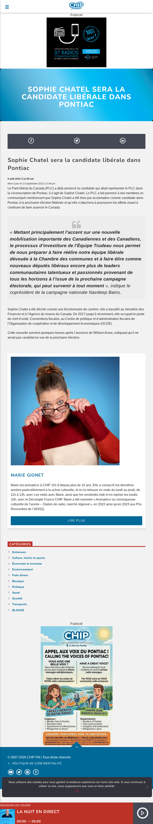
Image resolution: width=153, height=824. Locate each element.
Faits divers (20, 575)
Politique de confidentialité (37, 763)
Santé (16, 592)
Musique (18, 581)
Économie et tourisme (27, 563)
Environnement (22, 569)
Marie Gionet (27, 475)
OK (77, 791)
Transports (19, 604)
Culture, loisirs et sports (28, 557)
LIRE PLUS (76, 520)
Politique (18, 586)
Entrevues (19, 552)
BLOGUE (18, 610)
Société (17, 598)
